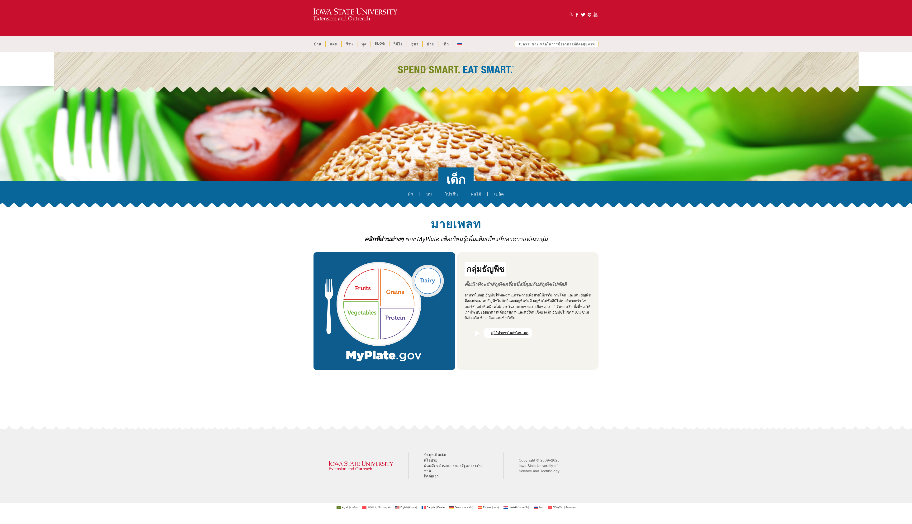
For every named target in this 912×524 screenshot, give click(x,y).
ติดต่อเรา (431, 476)
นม (429, 194)
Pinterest (589, 13)
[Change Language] (459, 43)
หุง (363, 44)
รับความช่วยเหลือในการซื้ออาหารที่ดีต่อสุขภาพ (556, 44)
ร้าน (349, 44)
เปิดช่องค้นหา (572, 12)
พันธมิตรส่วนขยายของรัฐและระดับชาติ (453, 468)
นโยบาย (430, 460)
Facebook (577, 13)
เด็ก (445, 44)
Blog (380, 43)
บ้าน (317, 44)
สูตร (414, 44)
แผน (333, 44)
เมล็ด (499, 194)
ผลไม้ (476, 194)
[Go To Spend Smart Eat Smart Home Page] (355, 14)
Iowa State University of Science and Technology (539, 468)
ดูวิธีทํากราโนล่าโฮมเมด (509, 333)
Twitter (583, 13)
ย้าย (430, 44)
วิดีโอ (398, 44)
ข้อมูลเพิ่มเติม (435, 455)
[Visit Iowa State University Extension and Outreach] (361, 466)
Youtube (595, 13)
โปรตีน (451, 194)
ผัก (410, 194)
